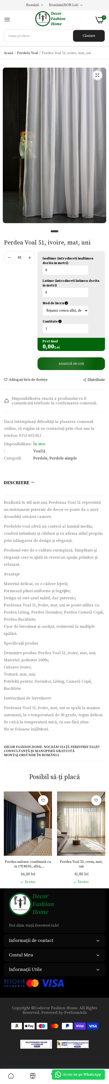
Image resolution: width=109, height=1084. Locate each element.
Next (99, 838)
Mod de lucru (71, 303)
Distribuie (96, 379)
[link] (43, 800)
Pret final (50, 341)
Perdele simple (63, 458)
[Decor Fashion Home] (53, 20)
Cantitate (71, 321)
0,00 (48, 346)
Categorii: (13, 458)
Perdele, (41, 458)
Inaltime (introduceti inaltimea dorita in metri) (68, 260)
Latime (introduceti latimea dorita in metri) (71, 283)
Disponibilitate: (18, 444)
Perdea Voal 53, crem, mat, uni (81, 864)
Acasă (8, 53)
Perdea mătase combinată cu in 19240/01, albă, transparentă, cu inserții (28, 864)
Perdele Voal (27, 53)
